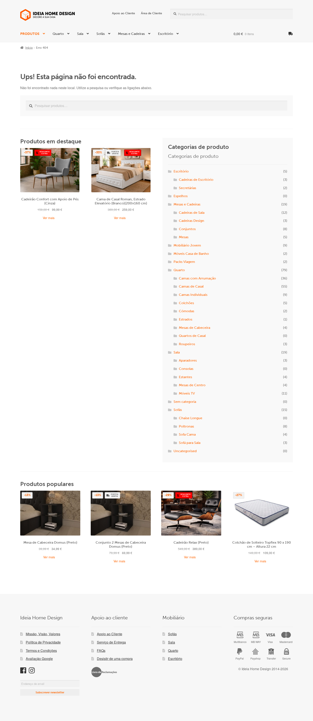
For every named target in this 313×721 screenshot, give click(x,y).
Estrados (185, 319)
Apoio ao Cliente (123, 13)
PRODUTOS (29, 34)
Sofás (100, 34)
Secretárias (187, 188)
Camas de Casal (191, 286)
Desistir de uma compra (115, 658)
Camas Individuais (193, 295)
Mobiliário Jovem (187, 245)
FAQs (101, 650)
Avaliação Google (39, 658)
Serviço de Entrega (111, 642)
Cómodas (186, 311)
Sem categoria (185, 402)
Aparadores (188, 360)
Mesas (183, 237)
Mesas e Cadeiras (131, 34)
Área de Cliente (151, 13)
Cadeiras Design (191, 221)
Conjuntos (187, 229)
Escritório (165, 34)
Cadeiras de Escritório (196, 180)
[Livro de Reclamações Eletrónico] (104, 672)
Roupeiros (187, 344)
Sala (80, 34)
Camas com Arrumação (197, 278)
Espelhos (181, 196)
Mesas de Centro (192, 385)
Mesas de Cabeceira (194, 328)
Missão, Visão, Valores (43, 633)
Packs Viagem (184, 262)
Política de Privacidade (43, 642)
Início (29, 48)
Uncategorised (185, 451)
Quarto (58, 34)
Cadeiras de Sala (191, 213)
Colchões (186, 303)
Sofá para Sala (189, 443)
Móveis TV (187, 393)
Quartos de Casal (192, 336)
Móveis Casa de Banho (191, 254)
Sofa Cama (187, 434)
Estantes (185, 377)
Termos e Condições (41, 650)
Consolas (186, 369)
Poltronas (186, 426)
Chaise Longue (190, 418)
